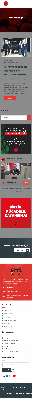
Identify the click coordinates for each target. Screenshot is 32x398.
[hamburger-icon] (28, 3)
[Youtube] (14, 375)
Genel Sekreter (10, 62)
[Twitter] (3, 375)
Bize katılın (20, 250)
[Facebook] (7, 375)
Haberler (16, 62)
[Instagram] (10, 375)
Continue (9, 98)
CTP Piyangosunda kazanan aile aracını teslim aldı (15, 70)
